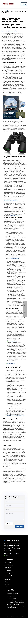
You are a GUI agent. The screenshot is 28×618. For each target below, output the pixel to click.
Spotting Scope (9, 573)
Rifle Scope (8, 562)
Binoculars (8, 570)
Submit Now (19, 526)
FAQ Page (7, 584)
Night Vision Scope (10, 565)
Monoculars (8, 567)
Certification (8, 579)
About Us (7, 587)
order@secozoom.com (13, 593)
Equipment (8, 582)
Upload (8, 523)
